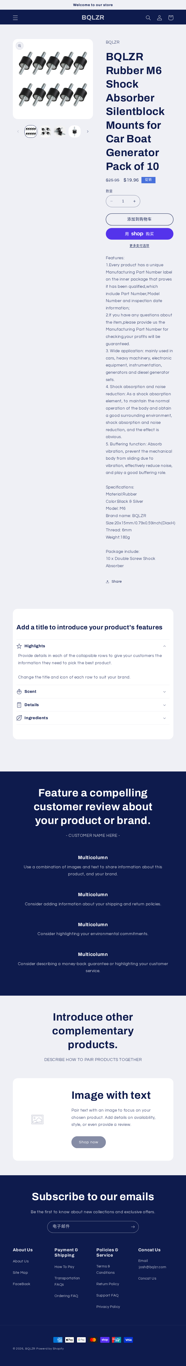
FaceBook (22, 1284)
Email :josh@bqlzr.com (152, 1264)
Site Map (20, 1272)
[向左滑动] (18, 131)
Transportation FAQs (67, 1281)
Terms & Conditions (105, 1269)
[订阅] (133, 1227)
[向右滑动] (87, 131)
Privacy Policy (108, 1307)
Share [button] (117, 581)
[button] (15, 17)
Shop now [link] (88, 1142)
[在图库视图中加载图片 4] (75, 131)
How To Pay (64, 1267)
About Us (21, 1261)
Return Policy (107, 1284)
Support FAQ (107, 1295)
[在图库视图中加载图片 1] (31, 131)
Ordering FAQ (66, 1296)
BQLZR (30, 1348)
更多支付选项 (139, 245)
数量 (109, 191)
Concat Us (147, 1278)
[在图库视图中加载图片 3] (60, 131)
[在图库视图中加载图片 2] (45, 131)
